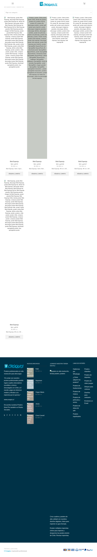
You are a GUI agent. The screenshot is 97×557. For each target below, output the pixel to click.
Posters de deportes (88, 376)
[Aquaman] (30, 384)
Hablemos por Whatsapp (76, 371)
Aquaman (39, 380)
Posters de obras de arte (76, 408)
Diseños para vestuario (87, 395)
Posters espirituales (77, 415)
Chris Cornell (40, 415)
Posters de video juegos (88, 382)
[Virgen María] (30, 396)
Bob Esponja (14, 161)
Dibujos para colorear (88, 388)
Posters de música (76, 393)
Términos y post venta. (11, 548)
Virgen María (40, 392)
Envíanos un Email (88, 402)
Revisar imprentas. (62, 535)
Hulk (37, 369)
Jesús (38, 404)
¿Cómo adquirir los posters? (76, 380)
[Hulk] (30, 372)
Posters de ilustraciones (77, 387)
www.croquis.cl (9, 399)
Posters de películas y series (76, 400)
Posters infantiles (87, 370)
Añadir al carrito (14, 173)
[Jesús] (30, 407)
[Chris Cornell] (30, 419)
